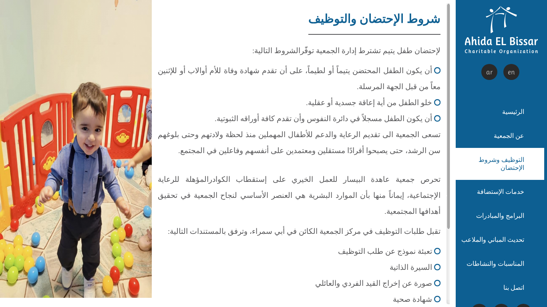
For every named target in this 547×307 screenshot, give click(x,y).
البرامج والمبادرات (500, 215)
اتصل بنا (513, 287)
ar (489, 72)
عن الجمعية (509, 135)
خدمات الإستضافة (500, 191)
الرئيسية (513, 111)
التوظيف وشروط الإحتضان (501, 163)
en (511, 72)
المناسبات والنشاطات (495, 263)
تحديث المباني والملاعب (492, 239)
